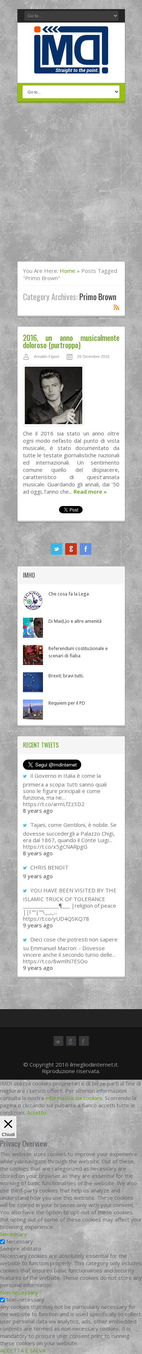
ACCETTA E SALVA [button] (23, 1350)
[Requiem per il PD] (33, 710)
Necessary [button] (13, 1234)
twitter (56, 549)
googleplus (71, 549)
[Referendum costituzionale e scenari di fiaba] (33, 655)
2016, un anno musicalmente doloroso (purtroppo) (71, 341)
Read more (90, 491)
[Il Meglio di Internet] (71, 65)
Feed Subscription (116, 307)
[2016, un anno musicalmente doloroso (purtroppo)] (71, 397)
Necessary (19, 1241)
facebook (85, 549)
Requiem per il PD (66, 703)
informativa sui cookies (74, 1098)
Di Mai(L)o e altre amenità (75, 621)
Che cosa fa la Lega (68, 594)
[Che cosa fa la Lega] (33, 600)
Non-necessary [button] (19, 1292)
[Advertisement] (71, 187)
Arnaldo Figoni (46, 356)
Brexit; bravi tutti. (66, 675)
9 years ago (38, 876)
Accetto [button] (36, 1112)
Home (67, 270)
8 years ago (38, 810)
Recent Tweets (41, 745)
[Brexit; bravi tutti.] (33, 682)
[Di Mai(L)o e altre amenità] (33, 628)
